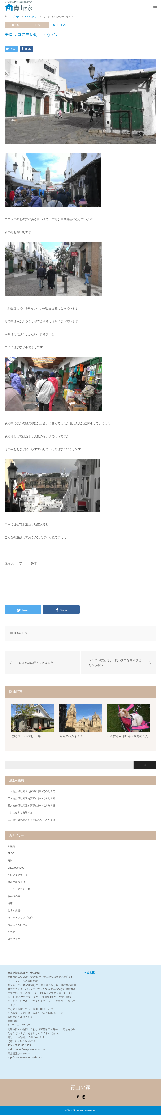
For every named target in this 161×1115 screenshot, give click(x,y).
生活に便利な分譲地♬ (20, 812)
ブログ (15, 16)
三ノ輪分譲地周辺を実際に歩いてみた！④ (31, 819)
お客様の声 (14, 896)
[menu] (154, 6)
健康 (10, 903)
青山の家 (80, 1087)
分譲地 (11, 846)
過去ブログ (14, 939)
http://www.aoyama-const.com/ (25, 1057)
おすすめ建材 (15, 910)
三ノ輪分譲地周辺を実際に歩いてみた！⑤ (31, 805)
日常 (37, 25)
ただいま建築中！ (18, 874)
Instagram (83, 1096)
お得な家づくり (16, 881)
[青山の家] (19, 6)
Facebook (77, 1096)
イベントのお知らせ (19, 889)
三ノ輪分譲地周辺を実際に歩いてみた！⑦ (31, 791)
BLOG (15, 25)
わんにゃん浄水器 (18, 924)
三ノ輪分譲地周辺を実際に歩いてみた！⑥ (31, 798)
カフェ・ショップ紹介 (20, 917)
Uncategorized (16, 867)
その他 (11, 931)
